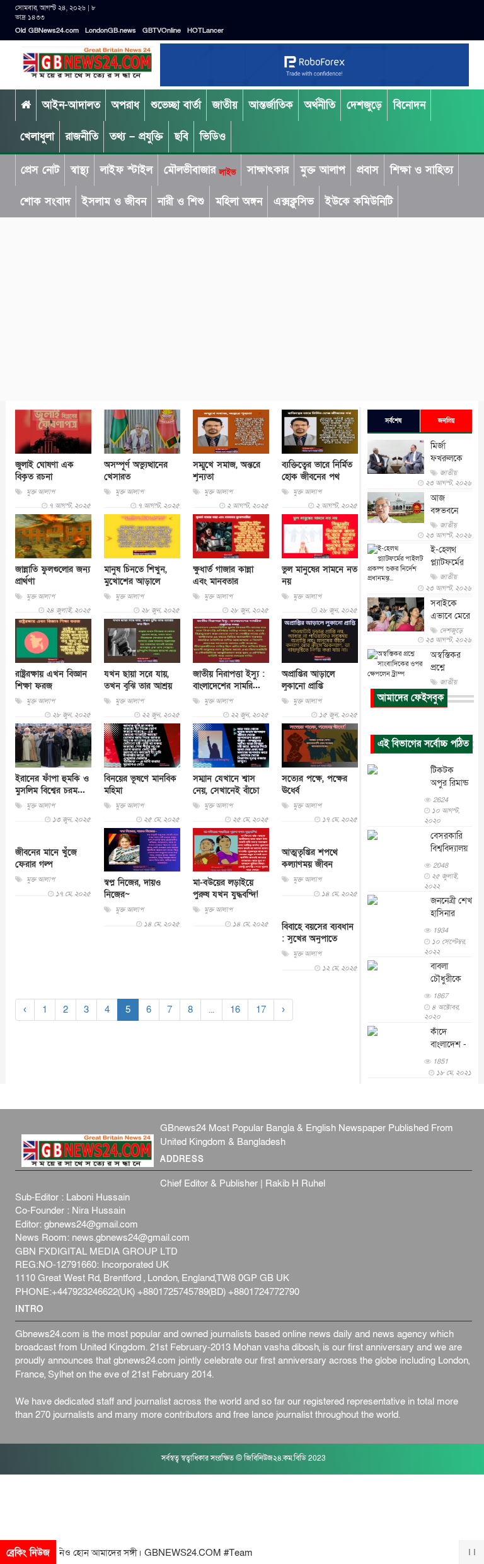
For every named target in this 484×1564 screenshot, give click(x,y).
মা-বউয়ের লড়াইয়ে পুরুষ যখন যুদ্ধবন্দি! (225, 888)
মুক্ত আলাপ (322, 170)
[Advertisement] (242, 306)
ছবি (181, 136)
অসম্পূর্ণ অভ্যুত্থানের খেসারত (136, 471)
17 (261, 1009)
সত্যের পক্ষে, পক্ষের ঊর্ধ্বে (314, 784)
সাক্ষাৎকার (268, 170)
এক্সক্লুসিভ (294, 201)
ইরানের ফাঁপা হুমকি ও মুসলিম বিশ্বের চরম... (52, 784)
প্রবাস (368, 170)
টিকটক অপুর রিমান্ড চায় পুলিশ (449, 783)
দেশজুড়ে (364, 105)
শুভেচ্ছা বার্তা (176, 105)
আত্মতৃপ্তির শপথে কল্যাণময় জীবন (310, 858)
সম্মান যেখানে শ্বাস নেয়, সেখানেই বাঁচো (226, 784)
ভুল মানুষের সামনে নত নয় (319, 575)
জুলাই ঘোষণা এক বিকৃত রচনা (44, 471)
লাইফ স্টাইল (126, 170)
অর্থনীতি (319, 105)
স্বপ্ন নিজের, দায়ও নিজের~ (132, 888)
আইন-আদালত (71, 105)
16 (235, 1009)
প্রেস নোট (40, 170)
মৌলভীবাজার (200, 170)
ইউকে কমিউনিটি (359, 201)
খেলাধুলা (37, 136)
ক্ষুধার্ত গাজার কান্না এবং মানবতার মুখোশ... (223, 581)
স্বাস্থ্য (80, 170)
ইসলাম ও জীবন (114, 201)
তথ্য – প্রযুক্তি (136, 136)
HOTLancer (205, 30)
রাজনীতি (82, 136)
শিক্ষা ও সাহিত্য (421, 170)
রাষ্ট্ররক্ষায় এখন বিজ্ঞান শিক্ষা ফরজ (51, 680)
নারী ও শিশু (181, 201)
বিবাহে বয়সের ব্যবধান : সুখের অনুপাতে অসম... (318, 939)
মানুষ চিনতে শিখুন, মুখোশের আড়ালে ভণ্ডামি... (135, 581)
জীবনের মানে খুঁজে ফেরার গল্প (46, 858)
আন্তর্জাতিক (271, 105)
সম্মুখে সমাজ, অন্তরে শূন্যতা (226, 471)
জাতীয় (225, 105)
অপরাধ (125, 105)
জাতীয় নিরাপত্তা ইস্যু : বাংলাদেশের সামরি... (229, 680)
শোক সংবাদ (45, 201)
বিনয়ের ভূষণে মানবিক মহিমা (140, 784)
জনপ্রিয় (446, 421)
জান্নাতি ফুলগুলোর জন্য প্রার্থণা (52, 575)
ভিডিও (213, 136)
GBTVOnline (161, 30)
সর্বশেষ (393, 421)
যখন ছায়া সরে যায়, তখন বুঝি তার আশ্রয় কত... (138, 686)
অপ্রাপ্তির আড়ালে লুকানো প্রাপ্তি (308, 680)
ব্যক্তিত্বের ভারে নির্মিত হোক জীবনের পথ (317, 471)
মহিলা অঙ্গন (239, 201)
